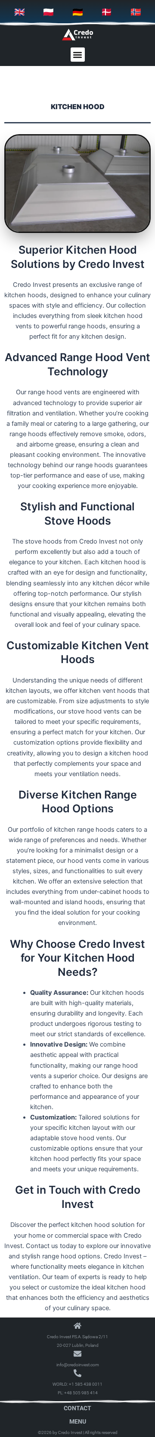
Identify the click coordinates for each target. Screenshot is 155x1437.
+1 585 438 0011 (85, 1384)
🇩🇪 (77, 12)
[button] (78, 54)
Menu (77, 1421)
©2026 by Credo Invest (60, 1432)
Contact (77, 1408)
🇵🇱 (48, 12)
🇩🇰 (106, 12)
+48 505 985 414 (81, 1392)
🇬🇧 (19, 12)
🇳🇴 (135, 12)
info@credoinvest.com (77, 1364)
